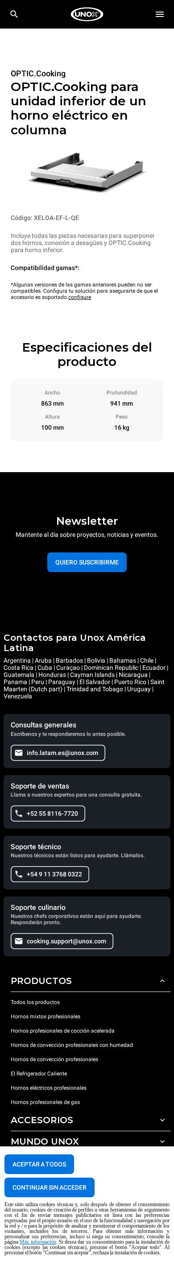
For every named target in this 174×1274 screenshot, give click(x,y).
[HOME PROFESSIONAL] (87, 14)
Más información (38, 1242)
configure (79, 297)
